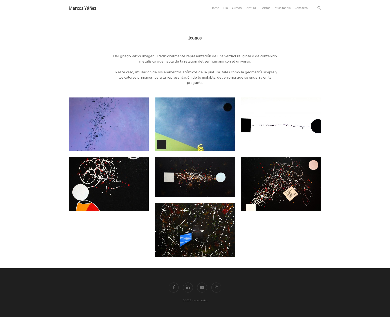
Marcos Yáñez (82, 8)
